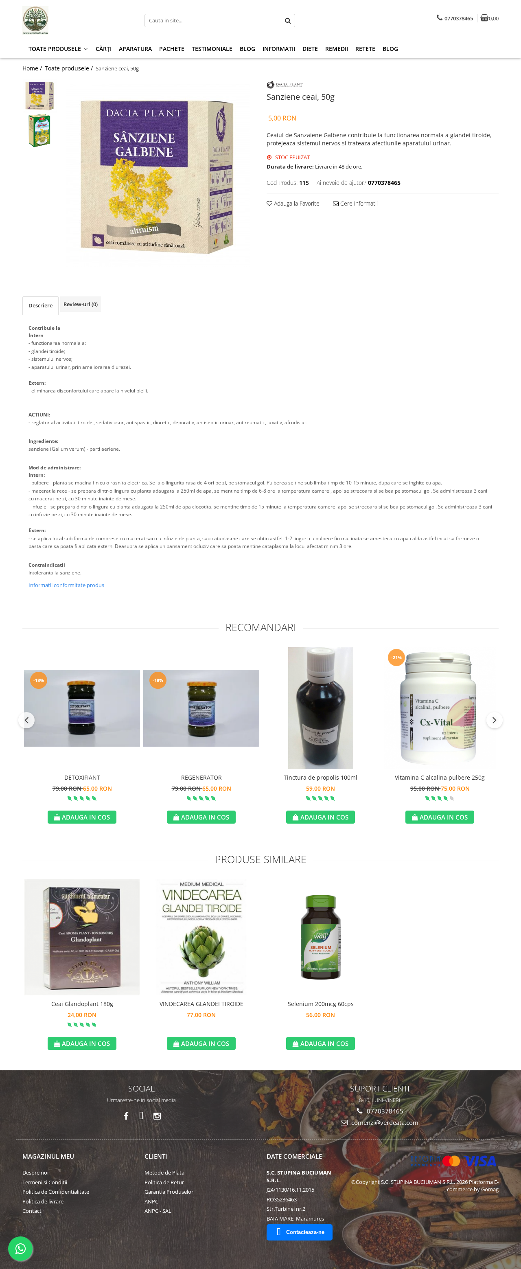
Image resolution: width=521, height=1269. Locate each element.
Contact (32, 1210)
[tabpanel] (157, 175)
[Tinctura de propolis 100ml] (321, 708)
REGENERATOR (201, 777)
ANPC (151, 1201)
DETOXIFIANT (82, 777)
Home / (33, 68)
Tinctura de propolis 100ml (320, 777)
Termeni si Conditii (44, 1182)
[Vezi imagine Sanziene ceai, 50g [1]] (40, 130)
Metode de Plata (164, 1172)
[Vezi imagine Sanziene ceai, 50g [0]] (40, 96)
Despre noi (35, 1172)
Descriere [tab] (40, 305)
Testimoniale (212, 49)
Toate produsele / (69, 68)
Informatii (279, 49)
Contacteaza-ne (305, 1232)
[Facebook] (126, 1116)
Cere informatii (358, 203)
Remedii (336, 49)
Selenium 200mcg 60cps (321, 1004)
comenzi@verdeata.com (384, 1122)
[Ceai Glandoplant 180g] (82, 937)
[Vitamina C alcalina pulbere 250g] (440, 708)
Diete (310, 49)
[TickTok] (141, 1116)
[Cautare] (287, 20)
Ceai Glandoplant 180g (82, 1004)
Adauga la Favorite (296, 203)
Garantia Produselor (168, 1191)
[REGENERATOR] (201, 708)
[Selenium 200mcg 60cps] (321, 937)
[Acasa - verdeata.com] (73, 20)
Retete (365, 49)
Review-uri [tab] (80, 304)
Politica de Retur (164, 1182)
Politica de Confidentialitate (55, 1191)
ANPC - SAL (157, 1210)
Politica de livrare (42, 1201)
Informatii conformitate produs (66, 585)
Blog (247, 49)
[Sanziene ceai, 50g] (157, 175)
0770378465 (384, 1111)
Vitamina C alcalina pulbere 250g (440, 777)
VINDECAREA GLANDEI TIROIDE (201, 1004)
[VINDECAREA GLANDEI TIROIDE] (201, 937)
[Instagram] (157, 1116)
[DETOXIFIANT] (82, 708)
